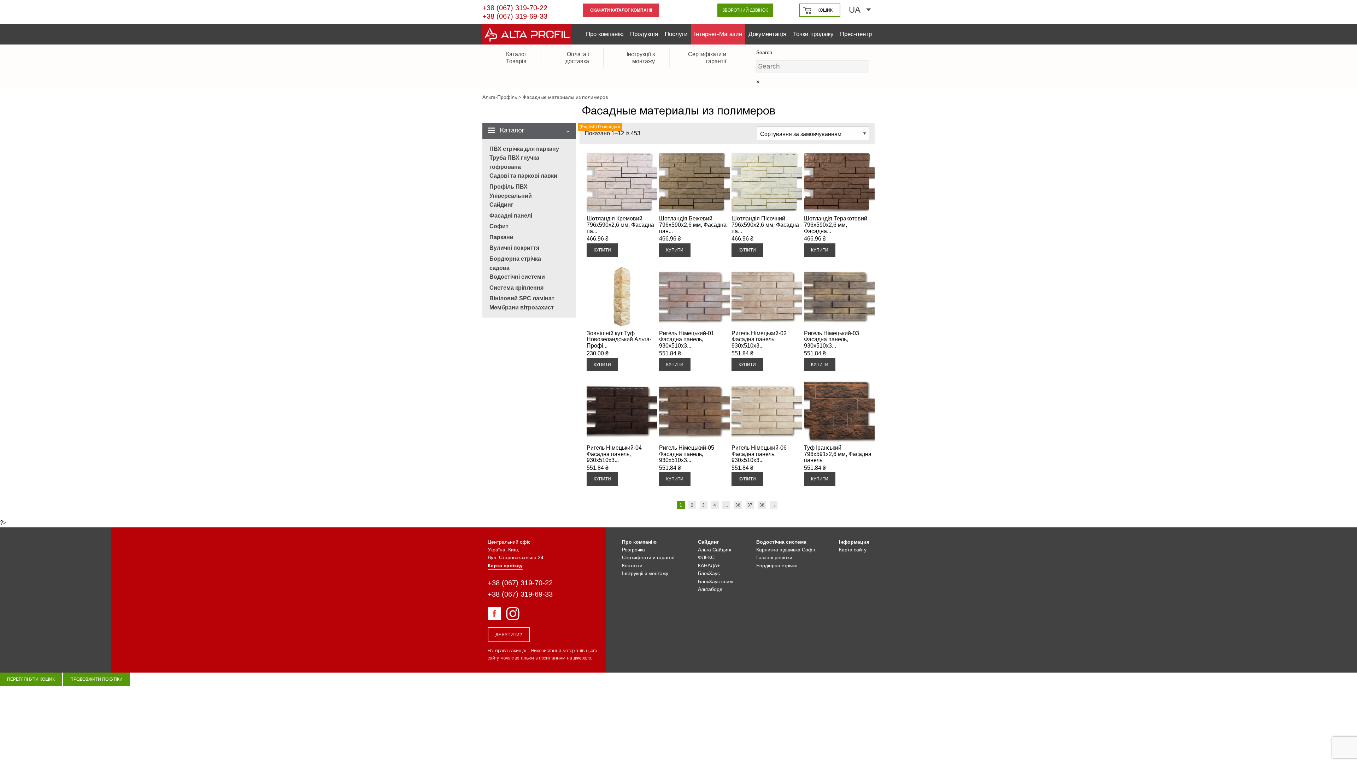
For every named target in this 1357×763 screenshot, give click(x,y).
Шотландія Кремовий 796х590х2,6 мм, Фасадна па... (620, 224)
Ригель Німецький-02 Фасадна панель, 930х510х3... (759, 339)
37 (749, 505)
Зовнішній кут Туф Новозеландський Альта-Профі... (619, 339)
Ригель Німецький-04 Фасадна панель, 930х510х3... (614, 454)
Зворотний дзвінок (745, 10)
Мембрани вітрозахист (521, 307)
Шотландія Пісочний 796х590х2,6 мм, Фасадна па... (765, 224)
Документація (767, 34)
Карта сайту (853, 549)
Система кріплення (516, 288)
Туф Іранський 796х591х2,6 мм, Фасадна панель (837, 454)
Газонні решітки (774, 557)
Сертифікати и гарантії (648, 557)
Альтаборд (710, 589)
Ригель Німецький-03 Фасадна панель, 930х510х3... (831, 339)
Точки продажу (813, 34)
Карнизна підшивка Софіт (786, 549)
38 (761, 505)
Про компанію (605, 34)
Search (764, 52)
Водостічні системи (517, 277)
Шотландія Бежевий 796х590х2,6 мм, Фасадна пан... (693, 224)
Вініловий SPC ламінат (521, 298)
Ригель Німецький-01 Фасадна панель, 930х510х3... (686, 339)
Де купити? (508, 634)
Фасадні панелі (510, 216)
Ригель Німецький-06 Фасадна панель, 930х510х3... (759, 454)
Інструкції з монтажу (645, 573)
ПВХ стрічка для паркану (524, 149)
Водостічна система (781, 542)
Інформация (854, 542)
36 (737, 505)
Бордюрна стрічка (777, 565)
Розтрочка (633, 549)
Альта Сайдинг (715, 549)
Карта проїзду (505, 565)
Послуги (676, 34)
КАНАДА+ (709, 565)
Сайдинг (501, 205)
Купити (602, 250)
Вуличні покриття (514, 248)
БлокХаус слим (715, 581)
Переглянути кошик (31, 679)
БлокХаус (709, 573)
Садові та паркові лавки (523, 176)
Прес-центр (856, 34)
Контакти (632, 565)
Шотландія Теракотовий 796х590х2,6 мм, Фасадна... (835, 224)
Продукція (644, 34)
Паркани (501, 237)
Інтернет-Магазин (718, 34)
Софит (499, 226)
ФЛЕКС (706, 557)
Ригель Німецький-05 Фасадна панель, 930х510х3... (686, 454)
